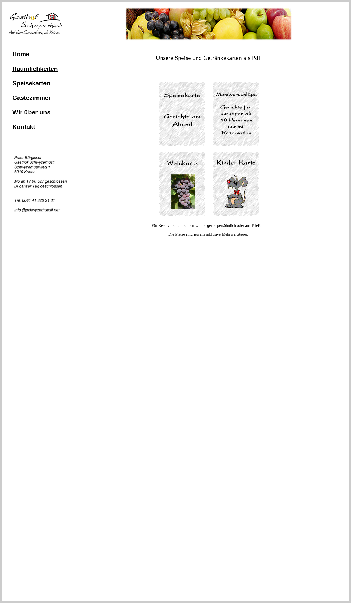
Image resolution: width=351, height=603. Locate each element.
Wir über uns (31, 112)
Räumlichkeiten (35, 68)
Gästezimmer (31, 97)
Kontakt (23, 126)
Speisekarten (31, 83)
